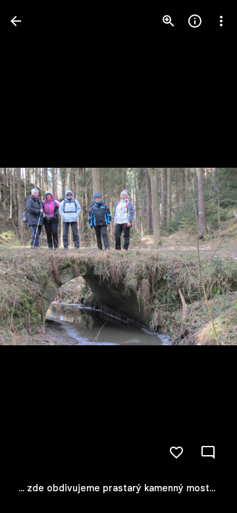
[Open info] (195, 21)
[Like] (176, 452)
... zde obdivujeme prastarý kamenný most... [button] (116, 488)
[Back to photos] (16, 21)
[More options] (221, 21)
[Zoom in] (168, 21)
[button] (36, 256)
